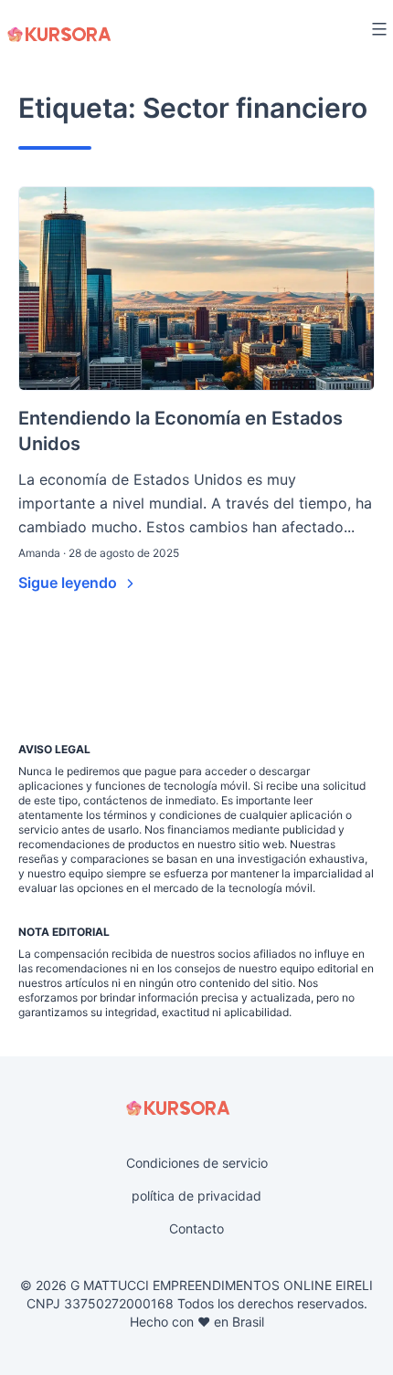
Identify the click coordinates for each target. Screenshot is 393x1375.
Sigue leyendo (69, 582)
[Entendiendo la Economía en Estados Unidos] (196, 288)
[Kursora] (59, 34)
